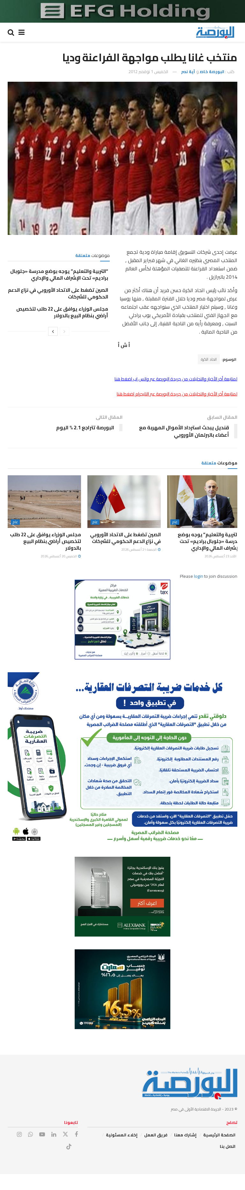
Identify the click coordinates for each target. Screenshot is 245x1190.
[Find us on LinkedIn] (53, 1134)
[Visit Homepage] (215, 32)
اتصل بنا (227, 1146)
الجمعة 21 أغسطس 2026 (139, 549)
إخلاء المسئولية (121, 1135)
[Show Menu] (22, 32)
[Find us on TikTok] (68, 1147)
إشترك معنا (185, 1135)
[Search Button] (11, 32)
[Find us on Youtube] (42, 1134)
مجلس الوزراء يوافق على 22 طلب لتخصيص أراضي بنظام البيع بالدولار (62, 312)
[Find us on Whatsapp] (30, 1134)
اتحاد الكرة (209, 359)
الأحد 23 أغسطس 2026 (220, 556)
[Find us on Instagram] (19, 1134)
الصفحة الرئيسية (219, 1135)
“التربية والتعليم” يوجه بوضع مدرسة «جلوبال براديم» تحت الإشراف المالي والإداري (59, 274)
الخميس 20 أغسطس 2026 (59, 556)
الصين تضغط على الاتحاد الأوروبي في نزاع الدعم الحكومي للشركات (58, 293)
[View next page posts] (53, 331)
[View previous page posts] (64, 331)
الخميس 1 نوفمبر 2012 (148, 71)
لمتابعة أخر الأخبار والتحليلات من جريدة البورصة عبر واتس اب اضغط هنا (176, 379)
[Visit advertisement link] (122, 11)
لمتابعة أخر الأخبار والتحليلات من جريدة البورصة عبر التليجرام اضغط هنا (177, 394)
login (198, 576)
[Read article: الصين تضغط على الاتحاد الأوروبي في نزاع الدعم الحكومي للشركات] (124, 501)
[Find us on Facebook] (76, 1134)
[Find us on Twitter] (65, 1134)
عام (174, 522)
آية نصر (188, 71)
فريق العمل (155, 1135)
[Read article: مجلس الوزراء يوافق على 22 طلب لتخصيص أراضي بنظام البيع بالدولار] (44, 501)
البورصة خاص (212, 71)
